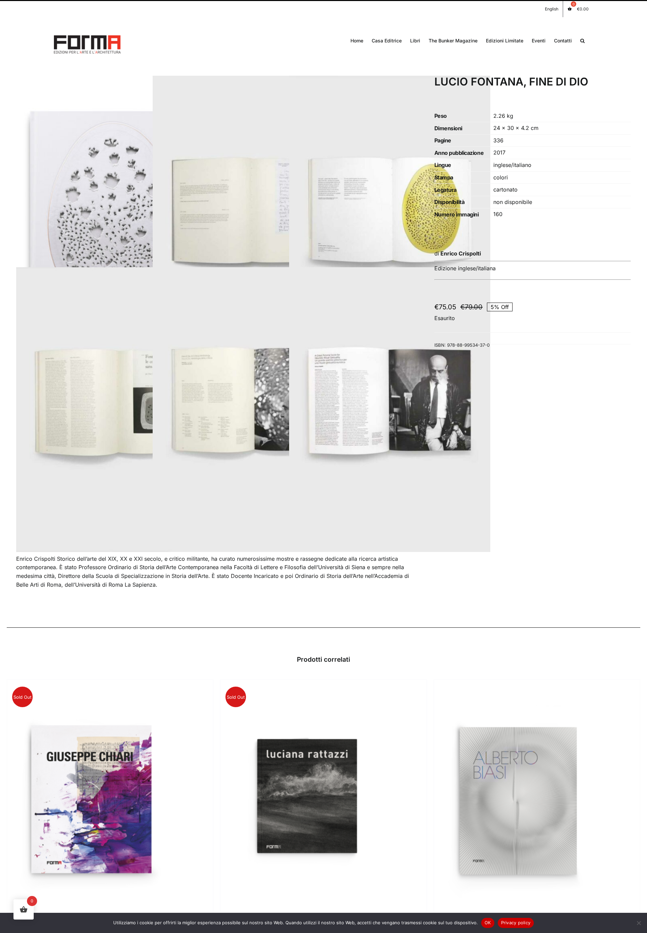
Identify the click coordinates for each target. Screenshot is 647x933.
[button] (582, 40)
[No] (638, 923)
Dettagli (91, 800)
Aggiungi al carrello (501, 800)
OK (488, 922)
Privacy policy (516, 922)
